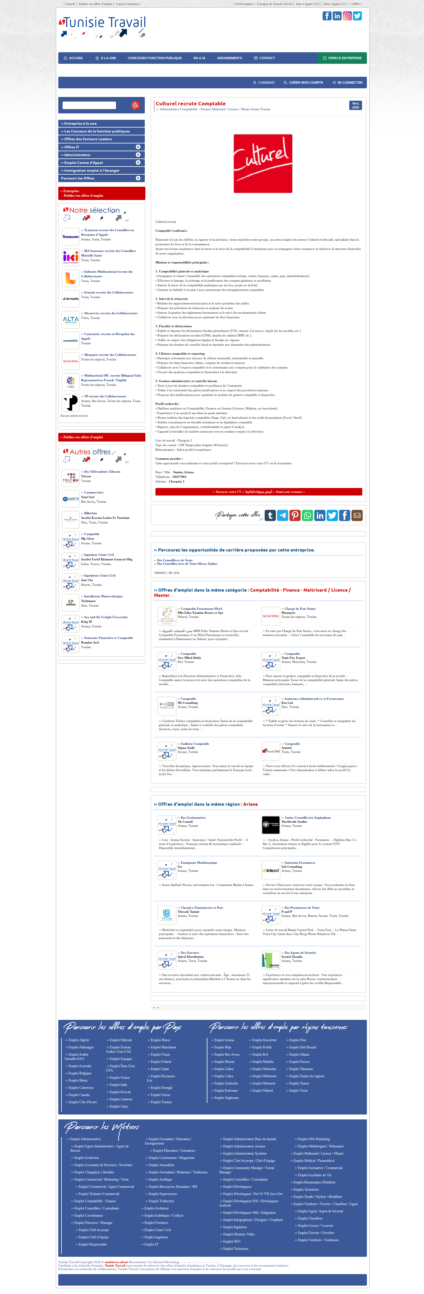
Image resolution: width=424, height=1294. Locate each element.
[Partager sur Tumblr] (270, 520)
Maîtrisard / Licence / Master (231, 109)
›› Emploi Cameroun (79, 1088)
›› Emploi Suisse (158, 1095)
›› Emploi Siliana (297, 1054)
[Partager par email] (357, 520)
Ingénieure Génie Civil (98, 575)
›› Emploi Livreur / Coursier (313, 1226)
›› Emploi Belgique (78, 1073)
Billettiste (89, 513)
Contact (267, 58)
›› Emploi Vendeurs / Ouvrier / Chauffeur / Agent (324, 1204)
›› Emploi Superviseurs (161, 1194)
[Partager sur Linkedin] (320, 520)
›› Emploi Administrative (83, 1139)
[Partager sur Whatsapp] (307, 520)
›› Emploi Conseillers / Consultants (94, 1208)
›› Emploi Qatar (158, 1069)
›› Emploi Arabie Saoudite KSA (76, 1056)
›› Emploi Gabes (222, 1069)
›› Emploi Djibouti (119, 1040)
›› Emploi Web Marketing (312, 1139)
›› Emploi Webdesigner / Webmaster (319, 1146)
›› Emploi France (118, 1078)
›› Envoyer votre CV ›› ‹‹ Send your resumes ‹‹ (259, 492)
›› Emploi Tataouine (299, 1069)
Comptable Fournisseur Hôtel (200, 608)
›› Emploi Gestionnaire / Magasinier (170, 1158)
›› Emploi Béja (220, 1047)
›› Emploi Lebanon (119, 1099)
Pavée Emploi (244, 3)
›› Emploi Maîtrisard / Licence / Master (317, 1153)
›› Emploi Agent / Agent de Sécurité (318, 1211)
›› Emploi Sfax (295, 1040)
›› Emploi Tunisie (159, 1102)
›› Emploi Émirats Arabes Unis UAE (118, 1049)
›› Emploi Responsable (91, 1244)
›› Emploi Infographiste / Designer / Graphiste (251, 1220)
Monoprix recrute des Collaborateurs (108, 354)
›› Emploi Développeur (235, 1187)
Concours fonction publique (155, 58)
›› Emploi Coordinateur (86, 1215)
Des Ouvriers (188, 952)
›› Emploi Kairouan (224, 1091)
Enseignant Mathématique (197, 862)
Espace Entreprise (127, 3)
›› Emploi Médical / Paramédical (312, 1161)
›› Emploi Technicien (233, 1249)
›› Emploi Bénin (76, 1080)
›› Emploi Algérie (77, 1040)
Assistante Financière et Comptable (107, 637)
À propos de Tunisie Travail (274, 3)
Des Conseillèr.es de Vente (175, 560)
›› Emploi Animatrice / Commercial (318, 1168)
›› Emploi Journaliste (159, 1165)
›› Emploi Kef (258, 1054)
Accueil (70, 3)
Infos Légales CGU (308, 3)
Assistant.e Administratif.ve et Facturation (313, 698)
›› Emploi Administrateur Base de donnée (247, 1139)
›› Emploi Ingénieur (154, 1237)
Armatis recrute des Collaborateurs (107, 292)
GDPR (355, 3)
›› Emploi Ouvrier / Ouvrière (314, 1233)
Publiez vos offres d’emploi (95, 3)
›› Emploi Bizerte (222, 1062)
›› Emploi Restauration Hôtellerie (312, 1182)
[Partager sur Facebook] (344, 520)
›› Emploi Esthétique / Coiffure (161, 1215)
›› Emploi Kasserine (262, 1040)
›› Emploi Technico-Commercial (97, 1194)
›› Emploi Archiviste (84, 1158)
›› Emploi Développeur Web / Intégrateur (247, 1213)
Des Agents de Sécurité (299, 952)
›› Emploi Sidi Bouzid (300, 1047)
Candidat (266, 82)
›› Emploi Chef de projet (92, 1230)
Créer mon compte (306, 82)
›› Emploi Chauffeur (308, 1218)
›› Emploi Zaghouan (224, 1098)
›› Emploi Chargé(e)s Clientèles (92, 1172)
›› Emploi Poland (159, 1062)
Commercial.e (92, 492)
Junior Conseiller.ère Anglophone (306, 817)
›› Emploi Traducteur (159, 1201)
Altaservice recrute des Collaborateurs (109, 313)
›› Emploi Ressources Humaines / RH (171, 1187)
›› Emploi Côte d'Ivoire (81, 1102)
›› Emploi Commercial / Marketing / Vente (99, 1179)
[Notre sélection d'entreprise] (95, 224)
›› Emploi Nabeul (260, 1091)
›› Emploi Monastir (261, 1083)
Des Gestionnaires (192, 817)
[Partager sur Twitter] (332, 520)
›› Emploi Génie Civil (155, 1230)
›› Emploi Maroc (158, 1040)
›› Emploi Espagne (119, 1059)
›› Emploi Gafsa (221, 1076)
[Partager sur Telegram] (282, 520)
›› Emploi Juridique (158, 1179)
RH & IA (199, 58)
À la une (108, 58)
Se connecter (350, 82)
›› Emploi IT (149, 1244)
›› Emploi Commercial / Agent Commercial (104, 1187)
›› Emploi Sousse (297, 1062)
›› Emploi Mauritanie (161, 1047)
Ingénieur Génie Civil (97, 554)
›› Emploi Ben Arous (225, 1054)
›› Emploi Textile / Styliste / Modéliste (316, 1197)
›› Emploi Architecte (154, 1208)
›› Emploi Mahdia (260, 1062)
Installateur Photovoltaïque (102, 596)
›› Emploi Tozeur (297, 1083)
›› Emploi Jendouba (224, 1083)
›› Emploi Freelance (154, 1223)
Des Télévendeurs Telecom (100, 471)
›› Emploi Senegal (159, 1088)
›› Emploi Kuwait (118, 1092)
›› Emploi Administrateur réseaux (242, 1146)
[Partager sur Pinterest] (295, 520)
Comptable (187, 653)
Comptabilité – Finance (195, 109)
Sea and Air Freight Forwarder (104, 617)
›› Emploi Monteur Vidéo (237, 1234)
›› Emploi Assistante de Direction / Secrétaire (101, 1165)
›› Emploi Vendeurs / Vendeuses (316, 1240)
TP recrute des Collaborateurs (103, 396)
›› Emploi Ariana (222, 1040)
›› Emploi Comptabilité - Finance (93, 1201)
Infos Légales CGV (335, 3)
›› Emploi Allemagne (79, 1047)
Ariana (255, 109)
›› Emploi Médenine (262, 1076)
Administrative (169, 109)
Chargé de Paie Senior (299, 608)
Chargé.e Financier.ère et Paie (200, 907)
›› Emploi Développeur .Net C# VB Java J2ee (251, 1194)
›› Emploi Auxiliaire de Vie (312, 1175)
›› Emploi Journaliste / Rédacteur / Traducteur (176, 1172)
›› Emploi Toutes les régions (304, 1076)
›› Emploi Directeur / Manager (91, 1223)
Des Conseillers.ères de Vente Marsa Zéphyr (187, 563)
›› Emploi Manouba (262, 1069)
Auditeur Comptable (193, 743)
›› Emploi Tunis (296, 1091)
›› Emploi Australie (78, 1066)
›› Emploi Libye (117, 1106)
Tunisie (265, 109)
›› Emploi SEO (230, 1241)
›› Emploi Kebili (259, 1047)
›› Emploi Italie (116, 1085)
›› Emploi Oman (158, 1054)
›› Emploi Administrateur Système (243, 1153)
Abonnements (229, 58)
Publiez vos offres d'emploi (83, 437)
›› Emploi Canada (77, 1095)
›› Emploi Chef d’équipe (92, 1237)
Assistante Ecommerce (298, 862)
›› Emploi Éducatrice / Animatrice (172, 1151)
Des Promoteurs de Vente (301, 907)
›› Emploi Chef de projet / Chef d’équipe (247, 1161)
